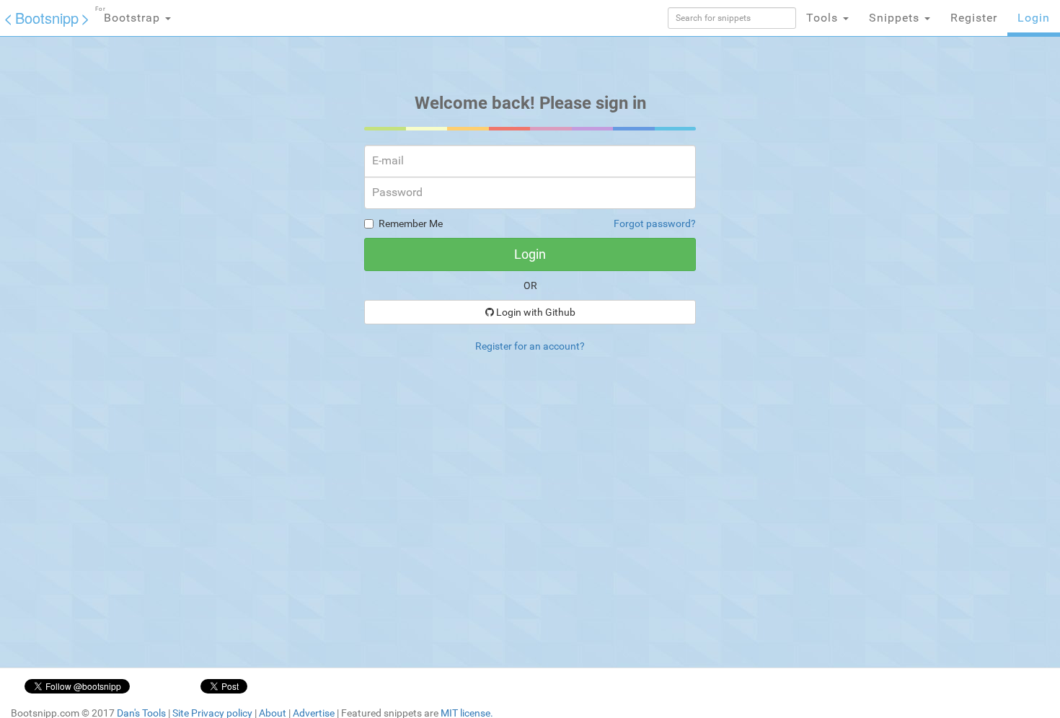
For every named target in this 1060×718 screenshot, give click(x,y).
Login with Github (534, 312)
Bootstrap (129, 15)
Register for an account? (530, 346)
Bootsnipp (47, 17)
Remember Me (411, 223)
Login (1033, 18)
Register (973, 18)
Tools (824, 18)
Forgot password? (655, 223)
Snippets (896, 18)
